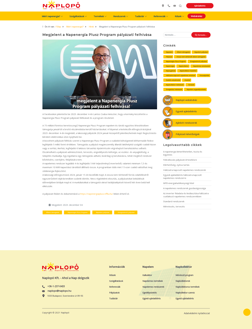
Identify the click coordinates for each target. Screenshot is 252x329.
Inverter (187, 80)
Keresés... (202, 34)
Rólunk (112, 275)
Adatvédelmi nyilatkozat (197, 313)
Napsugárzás (170, 71)
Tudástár (113, 298)
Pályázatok (114, 292)
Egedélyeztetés (149, 292)
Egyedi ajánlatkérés (186, 111)
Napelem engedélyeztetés (196, 89)
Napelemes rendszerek (201, 66)
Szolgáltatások (116, 281)
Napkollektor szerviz (185, 292)
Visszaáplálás (204, 75)
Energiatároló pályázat (126, 212)
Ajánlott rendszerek (186, 122)
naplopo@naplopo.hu (59, 290)
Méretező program (184, 275)
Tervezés (191, 85)
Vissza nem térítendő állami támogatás (190, 57)
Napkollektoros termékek (188, 286)
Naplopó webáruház (186, 99)
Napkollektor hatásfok (188, 71)
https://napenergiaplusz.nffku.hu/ (96, 193)
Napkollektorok (183, 281)
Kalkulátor (147, 275)
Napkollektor (184, 66)
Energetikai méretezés (174, 89)
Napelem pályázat (102, 212)
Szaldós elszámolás (173, 80)
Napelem (169, 52)
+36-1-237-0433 (56, 286)
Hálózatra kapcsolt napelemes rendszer (180, 75)
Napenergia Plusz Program (77, 212)
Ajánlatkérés (199, 5)
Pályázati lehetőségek (188, 134)
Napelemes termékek (152, 281)
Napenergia (170, 66)
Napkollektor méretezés (175, 85)
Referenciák (114, 286)
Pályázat (169, 57)
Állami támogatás (52, 212)
